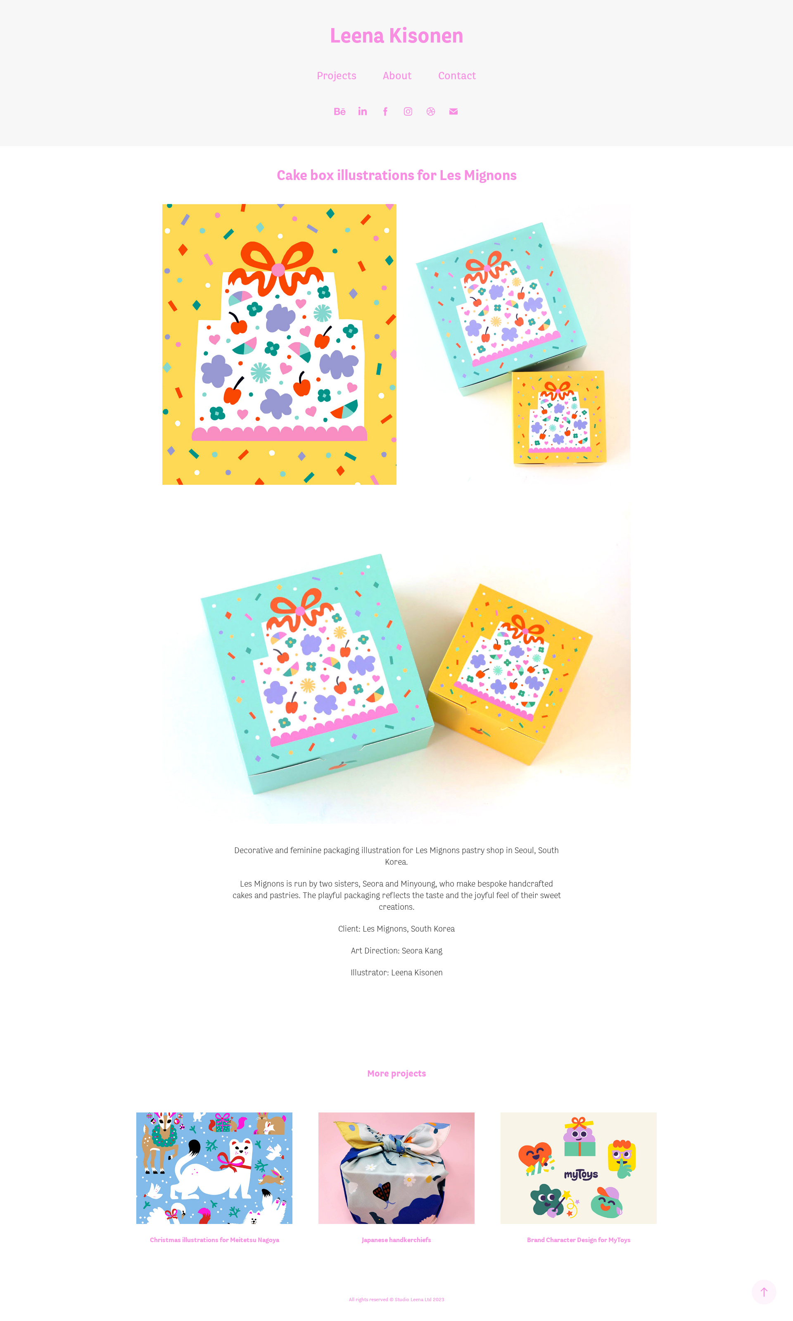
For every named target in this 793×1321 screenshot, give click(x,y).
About (397, 75)
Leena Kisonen (396, 35)
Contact (457, 75)
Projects (336, 75)
